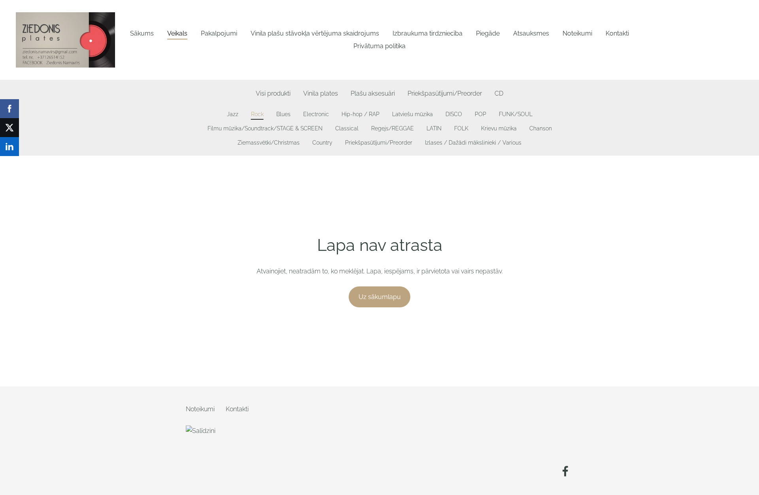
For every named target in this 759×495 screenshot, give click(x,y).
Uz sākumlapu (380, 297)
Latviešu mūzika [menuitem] (412, 114)
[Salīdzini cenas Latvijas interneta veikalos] (203, 474)
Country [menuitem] (322, 142)
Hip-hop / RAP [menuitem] (361, 114)
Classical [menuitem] (347, 128)
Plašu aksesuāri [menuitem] (373, 93)
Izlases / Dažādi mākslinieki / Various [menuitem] (473, 142)
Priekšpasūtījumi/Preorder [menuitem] (445, 93)
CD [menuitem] (499, 93)
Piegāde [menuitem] (488, 33)
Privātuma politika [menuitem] (379, 46)
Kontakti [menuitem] (617, 33)
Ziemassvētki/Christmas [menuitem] (269, 142)
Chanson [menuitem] (540, 128)
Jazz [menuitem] (232, 114)
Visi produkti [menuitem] (273, 93)
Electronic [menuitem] (316, 114)
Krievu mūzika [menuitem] (499, 128)
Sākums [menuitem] (142, 33)
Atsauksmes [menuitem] (531, 33)
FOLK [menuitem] (461, 128)
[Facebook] (565, 471)
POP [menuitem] (480, 114)
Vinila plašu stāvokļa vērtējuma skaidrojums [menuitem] (315, 33)
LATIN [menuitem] (434, 128)
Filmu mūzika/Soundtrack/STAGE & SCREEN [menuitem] (265, 128)
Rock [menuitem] (257, 114)
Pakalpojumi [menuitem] (219, 33)
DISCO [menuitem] (454, 114)
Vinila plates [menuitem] (320, 93)
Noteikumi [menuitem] (577, 33)
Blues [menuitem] (283, 114)
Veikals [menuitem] (177, 33)
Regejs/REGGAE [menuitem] (392, 128)
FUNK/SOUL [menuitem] (515, 114)
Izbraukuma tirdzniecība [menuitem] (428, 33)
